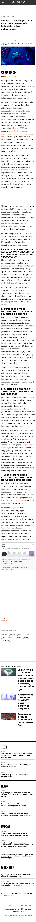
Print (19, 638)
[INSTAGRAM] (10, 905)
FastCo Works (23, 635)
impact (5, 826)
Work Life (5, 641)
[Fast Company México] (18, 2)
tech (4, 747)
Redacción (8, 77)
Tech (12, 17)
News (12, 638)
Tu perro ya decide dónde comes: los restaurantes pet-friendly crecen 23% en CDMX (17, 794)
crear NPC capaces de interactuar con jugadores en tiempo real (17, 134)
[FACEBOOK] (14, 905)
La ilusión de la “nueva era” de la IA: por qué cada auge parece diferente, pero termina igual (16, 755)
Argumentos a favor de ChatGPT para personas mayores (16, 766)
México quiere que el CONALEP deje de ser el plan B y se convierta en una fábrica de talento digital (17, 856)
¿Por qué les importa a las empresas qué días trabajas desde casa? (17, 875)
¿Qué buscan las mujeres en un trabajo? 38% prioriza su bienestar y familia (16, 834)
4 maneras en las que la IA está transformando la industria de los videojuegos (16, 24)
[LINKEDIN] (26, 905)
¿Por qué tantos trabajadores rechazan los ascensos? (16, 894)
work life (7, 867)
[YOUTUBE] (22, 905)
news (4, 786)
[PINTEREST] (30, 905)
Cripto (4, 635)
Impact (4, 638)
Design (12, 635)
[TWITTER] (18, 905)
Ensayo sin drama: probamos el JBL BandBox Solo (15, 775)
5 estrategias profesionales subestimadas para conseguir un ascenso (17, 885)
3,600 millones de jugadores (14, 501)
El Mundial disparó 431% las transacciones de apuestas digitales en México (17, 805)
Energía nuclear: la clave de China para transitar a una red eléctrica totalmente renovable (16, 815)
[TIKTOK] (6, 905)
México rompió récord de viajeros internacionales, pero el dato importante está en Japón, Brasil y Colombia (17, 845)
